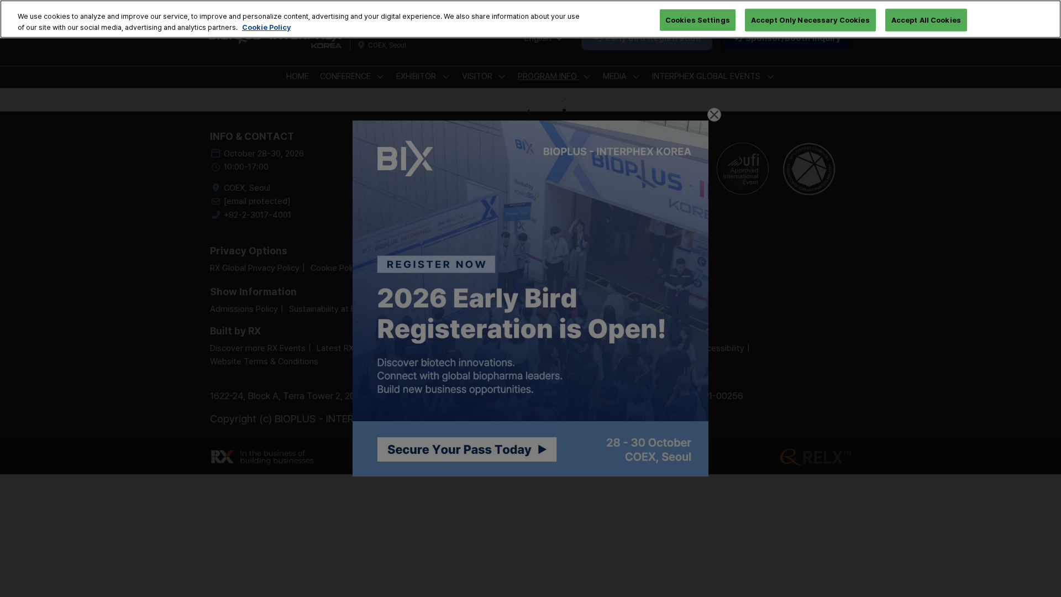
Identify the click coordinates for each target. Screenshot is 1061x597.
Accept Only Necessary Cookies (810, 19)
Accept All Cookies (926, 19)
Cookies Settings (697, 19)
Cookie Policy (266, 27)
